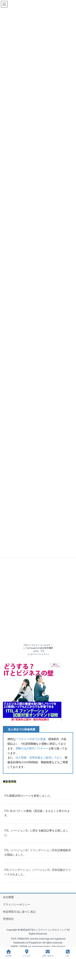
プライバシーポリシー (16, 904)
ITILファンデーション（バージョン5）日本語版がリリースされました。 (37, 872)
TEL (67, 956)
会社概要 (8, 897)
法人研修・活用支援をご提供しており (39, 757)
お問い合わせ (48, 956)
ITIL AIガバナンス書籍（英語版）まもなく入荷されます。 (37, 813)
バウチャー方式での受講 (31, 739)
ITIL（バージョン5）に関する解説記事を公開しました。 (36, 833)
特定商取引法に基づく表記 (19, 911)
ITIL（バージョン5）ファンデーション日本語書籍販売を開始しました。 (37, 852)
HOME (8, 956)
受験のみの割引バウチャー (32, 748)
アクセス (27, 956)
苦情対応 (8, 918)
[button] (32, 692)
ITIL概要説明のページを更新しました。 (28, 795)
